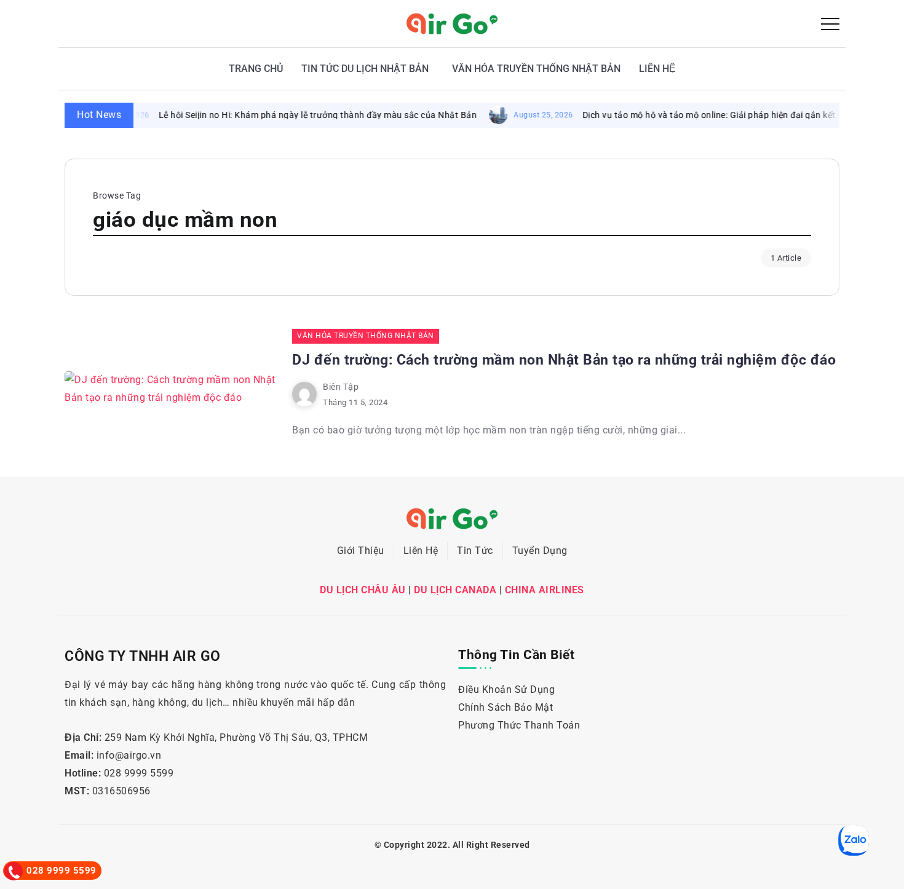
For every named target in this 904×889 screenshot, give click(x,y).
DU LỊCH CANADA (455, 590)
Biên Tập (341, 387)
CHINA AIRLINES (544, 590)
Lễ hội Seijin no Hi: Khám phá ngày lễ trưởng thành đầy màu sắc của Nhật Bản (302, 115)
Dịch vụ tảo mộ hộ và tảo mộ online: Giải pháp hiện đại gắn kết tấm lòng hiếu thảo (733, 115)
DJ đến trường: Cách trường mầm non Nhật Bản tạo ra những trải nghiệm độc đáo (564, 359)
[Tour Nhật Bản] (452, 23)
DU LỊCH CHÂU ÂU (363, 590)
